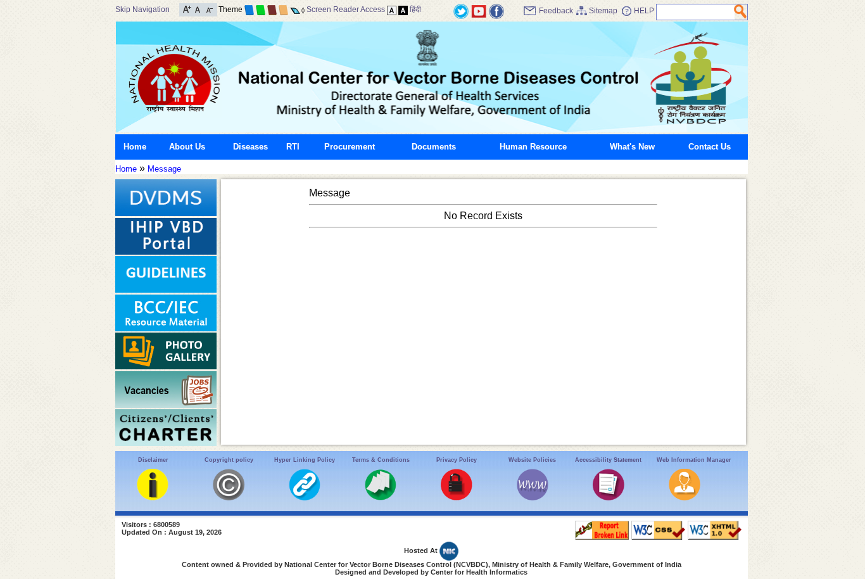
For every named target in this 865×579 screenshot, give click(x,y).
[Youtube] (478, 10)
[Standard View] (391, 9)
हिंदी (415, 9)
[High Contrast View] (403, 9)
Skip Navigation (142, 9)
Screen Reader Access (345, 9)
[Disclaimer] (152, 497)
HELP (644, 10)
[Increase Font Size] (187, 8)
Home (134, 146)
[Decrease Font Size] (209, 8)
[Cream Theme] (283, 9)
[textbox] (696, 12)
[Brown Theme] (272, 9)
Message (164, 169)
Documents (434, 146)
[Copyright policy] (228, 497)
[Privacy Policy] (456, 497)
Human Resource (533, 146)
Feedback (556, 10)
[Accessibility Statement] (608, 497)
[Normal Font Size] (198, 8)
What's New (632, 146)
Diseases (250, 146)
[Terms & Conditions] (380, 497)
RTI (293, 146)
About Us (187, 146)
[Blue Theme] (249, 9)
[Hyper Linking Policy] (304, 497)
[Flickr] (496, 10)
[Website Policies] (532, 497)
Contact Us (709, 146)
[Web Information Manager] (684, 497)
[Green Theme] (260, 9)
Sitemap (603, 10)
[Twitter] (461, 10)
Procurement (349, 146)
